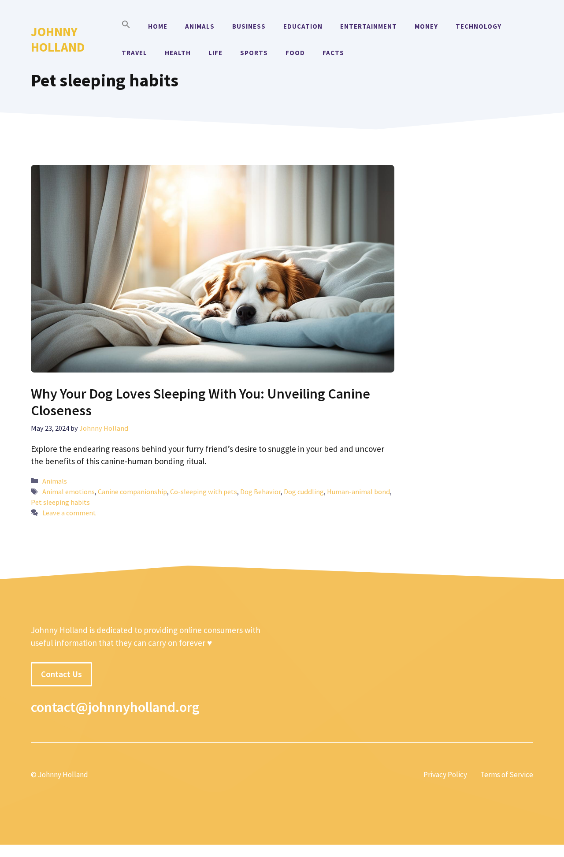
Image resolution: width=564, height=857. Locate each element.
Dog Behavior (260, 491)
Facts (333, 52)
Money (426, 26)
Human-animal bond (358, 491)
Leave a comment (69, 512)
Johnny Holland (58, 39)
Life (215, 52)
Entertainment (368, 26)
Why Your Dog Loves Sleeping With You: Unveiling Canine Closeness (200, 402)
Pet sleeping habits (60, 502)
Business (249, 26)
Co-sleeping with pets (203, 491)
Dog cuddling (304, 491)
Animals (200, 26)
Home (157, 26)
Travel (134, 52)
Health (178, 52)
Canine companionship (132, 491)
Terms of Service (506, 774)
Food (295, 52)
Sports (254, 52)
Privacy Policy (445, 774)
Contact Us (61, 674)
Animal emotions (68, 491)
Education (303, 26)
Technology (478, 26)
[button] (126, 26)
